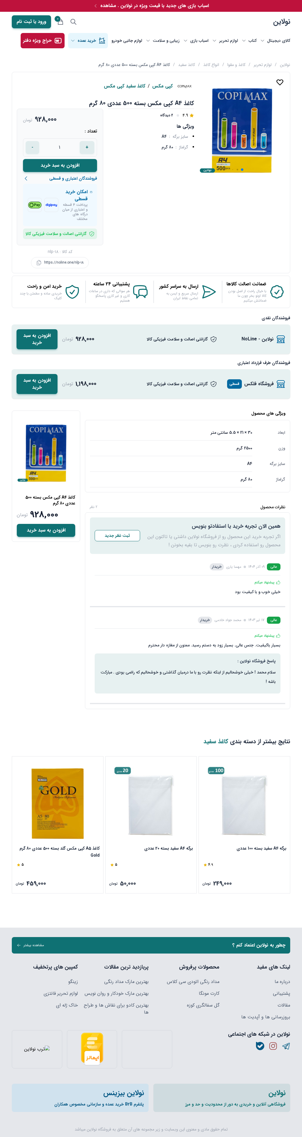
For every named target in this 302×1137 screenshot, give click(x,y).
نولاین (281, 22)
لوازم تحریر (263, 65)
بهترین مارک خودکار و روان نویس (117, 993)
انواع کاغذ (211, 65)
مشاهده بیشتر (34, 945)
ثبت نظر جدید (117, 535)
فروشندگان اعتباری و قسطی (73, 178)
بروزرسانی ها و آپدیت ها (265, 1017)
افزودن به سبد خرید (60, 165)
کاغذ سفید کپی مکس (124, 86)
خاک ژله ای (67, 1005)
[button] (242, 169)
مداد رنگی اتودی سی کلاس (193, 981)
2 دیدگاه (166, 115)
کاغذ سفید (186, 65)
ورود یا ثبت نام (31, 21)
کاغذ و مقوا (236, 65)
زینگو (73, 981)
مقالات (284, 1005)
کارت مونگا (209, 993)
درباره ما (282, 981)
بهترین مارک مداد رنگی (126, 981)
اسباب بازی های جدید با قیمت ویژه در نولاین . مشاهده (154, 5)
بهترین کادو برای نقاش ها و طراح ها (116, 1009)
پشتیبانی (281, 993)
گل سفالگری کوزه (203, 1005)
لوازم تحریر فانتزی (61, 993)
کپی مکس (162, 86)
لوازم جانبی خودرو (126, 40)
